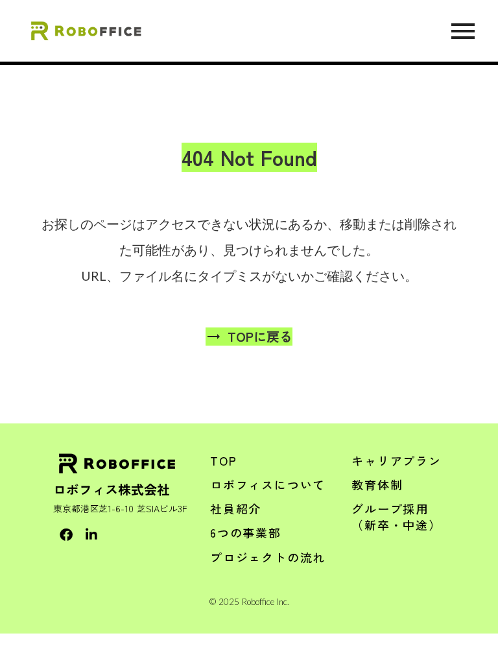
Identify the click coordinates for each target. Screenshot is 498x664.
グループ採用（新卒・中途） (396, 516)
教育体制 (377, 484)
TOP (223, 460)
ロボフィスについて (268, 484)
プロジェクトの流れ (268, 557)
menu (463, 31)
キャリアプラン (396, 460)
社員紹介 (235, 508)
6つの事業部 (245, 532)
